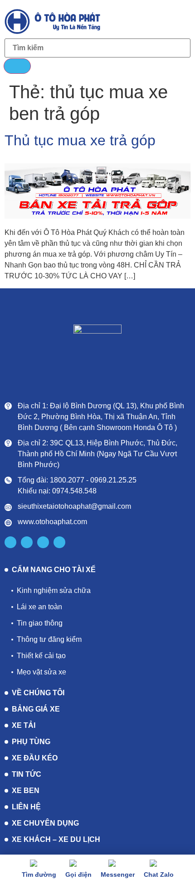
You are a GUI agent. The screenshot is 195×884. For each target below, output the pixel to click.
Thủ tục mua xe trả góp (80, 140)
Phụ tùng (31, 741)
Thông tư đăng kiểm (49, 639)
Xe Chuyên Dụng (45, 823)
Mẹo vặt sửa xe (41, 672)
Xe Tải (23, 725)
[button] (181, 20)
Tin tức (26, 774)
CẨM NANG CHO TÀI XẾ (54, 569)
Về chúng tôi (38, 693)
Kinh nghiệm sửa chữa (54, 590)
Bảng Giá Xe (36, 709)
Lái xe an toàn (39, 607)
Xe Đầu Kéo (35, 758)
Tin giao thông (40, 623)
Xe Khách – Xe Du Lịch (56, 839)
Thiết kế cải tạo (41, 655)
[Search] (17, 66)
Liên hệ (26, 807)
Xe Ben (25, 790)
